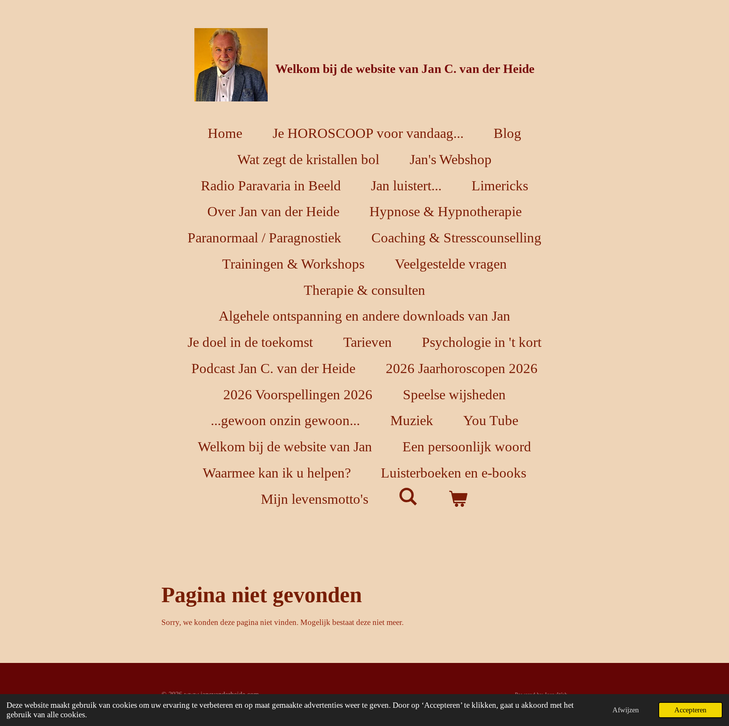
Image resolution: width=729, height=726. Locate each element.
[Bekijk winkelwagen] (458, 499)
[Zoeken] (408, 496)
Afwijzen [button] (625, 710)
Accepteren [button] (690, 710)
